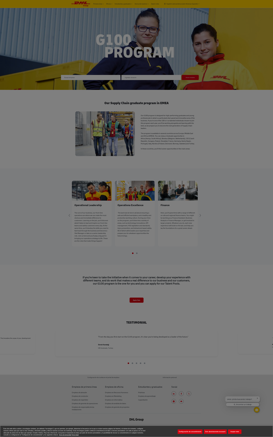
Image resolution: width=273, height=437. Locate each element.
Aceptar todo (234, 431)
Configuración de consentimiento (190, 431)
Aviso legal (75, 435)
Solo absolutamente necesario (215, 431)
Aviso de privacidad (65, 435)
